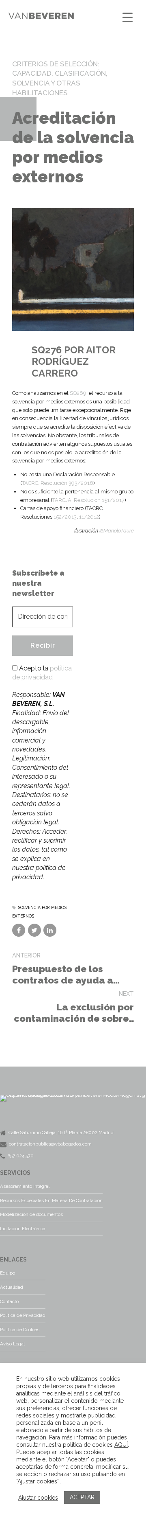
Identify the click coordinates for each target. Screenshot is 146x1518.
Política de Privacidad (22, 1315)
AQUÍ (121, 1444)
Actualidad (11, 1287)
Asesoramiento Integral (24, 1186)
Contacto (9, 1301)
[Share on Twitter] (34, 930)
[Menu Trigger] (127, 17)
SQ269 (78, 393)
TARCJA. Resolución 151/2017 (88, 500)
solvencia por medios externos (39, 911)
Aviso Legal (12, 1344)
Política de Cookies (19, 1329)
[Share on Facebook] (18, 930)
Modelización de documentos (31, 1214)
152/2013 (65, 517)
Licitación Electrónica (22, 1228)
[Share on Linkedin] (49, 930)
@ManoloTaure (116, 531)
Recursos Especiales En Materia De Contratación (51, 1200)
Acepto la (42, 672)
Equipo (7, 1273)
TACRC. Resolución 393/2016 (57, 483)
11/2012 (89, 517)
